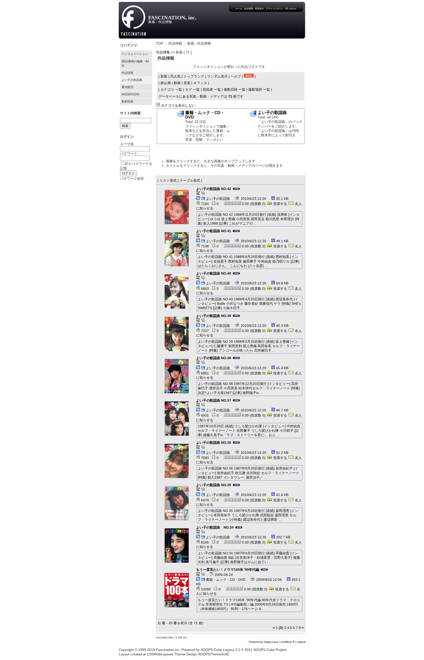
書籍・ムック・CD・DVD (225, 580)
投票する (280, 204)
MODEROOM (130, 94)
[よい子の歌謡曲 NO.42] (177, 207)
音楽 (187, 83)
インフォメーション (134, 54)
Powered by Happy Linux (264, 641)
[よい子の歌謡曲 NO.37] (177, 418)
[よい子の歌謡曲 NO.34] (177, 545)
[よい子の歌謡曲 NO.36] (177, 461)
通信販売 (127, 87)
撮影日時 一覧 (234, 89)
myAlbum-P (288, 641)
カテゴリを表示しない (177, 105)
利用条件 (259, 8)
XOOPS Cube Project (269, 650)
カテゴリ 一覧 (171, 89)
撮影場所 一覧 (259, 89)
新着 (163, 76)
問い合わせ (290, 8)
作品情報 (127, 73)
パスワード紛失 (132, 178)
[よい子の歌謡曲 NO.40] (177, 291)
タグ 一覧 (192, 89)
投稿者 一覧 (212, 89)
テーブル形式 (190, 180)
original (301, 641)
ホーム (239, 8)
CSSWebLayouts (160, 654)
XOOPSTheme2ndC (213, 654)
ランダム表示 (217, 76)
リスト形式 (168, 180)
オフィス (200, 83)
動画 (177, 83)
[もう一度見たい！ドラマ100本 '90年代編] (176, 590)
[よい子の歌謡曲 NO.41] (177, 249)
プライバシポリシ (274, 8)
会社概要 (248, 8)
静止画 (165, 83)
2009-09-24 (223, 575)
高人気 (175, 76)
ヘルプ (236, 76)
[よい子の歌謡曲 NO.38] (177, 376)
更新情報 (127, 101)
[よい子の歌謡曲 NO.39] (177, 334)
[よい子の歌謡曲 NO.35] (177, 503)
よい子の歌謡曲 (131, 80)
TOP (159, 43)
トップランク (194, 76)
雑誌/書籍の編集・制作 (135, 63)
